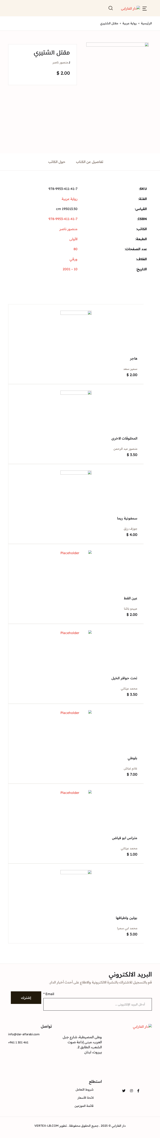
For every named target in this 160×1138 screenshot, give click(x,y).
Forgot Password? (77, 86)
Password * (73, 49)
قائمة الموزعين (66, 46)
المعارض (70, 67)
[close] (26, 18)
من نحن (71, 57)
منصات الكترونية (64, 78)
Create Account (108, 120)
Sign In (108, 102)
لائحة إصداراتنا (66, 35)
